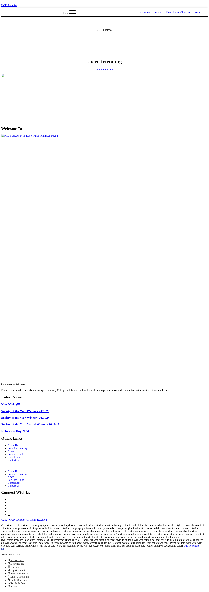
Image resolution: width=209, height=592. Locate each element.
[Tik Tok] (9, 514)
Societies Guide (16, 454)
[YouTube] (9, 502)
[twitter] (189, 4)
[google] (201, 4)
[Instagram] (9, 508)
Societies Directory (17, 448)
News (11, 451)
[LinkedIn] (9, 505)
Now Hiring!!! (10, 404)
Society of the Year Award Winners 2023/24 (30, 424)
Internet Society (104, 69)
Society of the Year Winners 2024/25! (25, 417)
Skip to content (191, 545)
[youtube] (207, 4)
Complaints (14, 457)
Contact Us (13, 460)
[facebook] (195, 4)
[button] (104, 465)
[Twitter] (9, 499)
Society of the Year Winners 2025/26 (25, 411)
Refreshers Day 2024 (15, 431)
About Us (13, 445)
